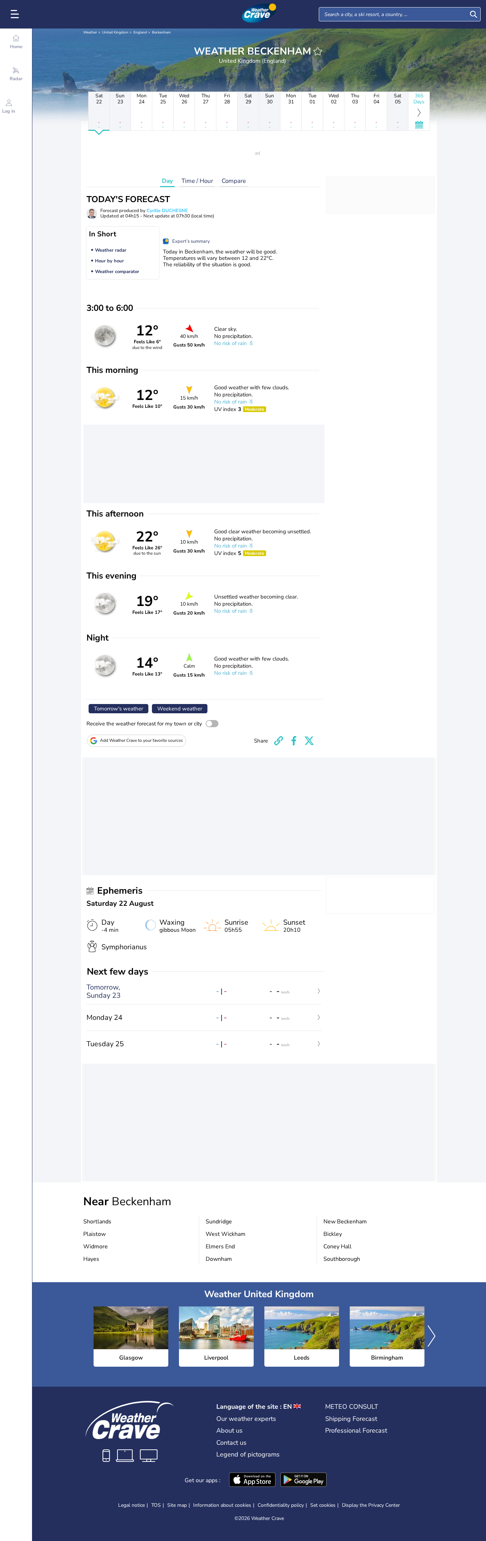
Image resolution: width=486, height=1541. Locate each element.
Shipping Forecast (351, 1418)
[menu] (16, 14)
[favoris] (317, 51)
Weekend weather (179, 708)
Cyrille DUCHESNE (167, 210)
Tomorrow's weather (118, 708)
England (140, 32)
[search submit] (473, 14)
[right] (431, 1336)
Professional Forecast (356, 1430)
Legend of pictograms (248, 1454)
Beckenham (161, 32)
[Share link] (278, 740)
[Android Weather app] (303, 1480)
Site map (177, 1505)
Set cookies (323, 1505)
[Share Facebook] (294, 740)
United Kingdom (115, 32)
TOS (156, 1505)
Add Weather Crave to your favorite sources (141, 740)
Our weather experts (246, 1418)
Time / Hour (197, 181)
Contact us (231, 1442)
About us (229, 1430)
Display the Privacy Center (371, 1505)
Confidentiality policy (281, 1505)
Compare (234, 181)
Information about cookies (222, 1505)
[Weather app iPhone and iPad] (252, 1480)
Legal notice (131, 1505)
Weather (90, 32)
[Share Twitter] (309, 740)
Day (167, 181)
